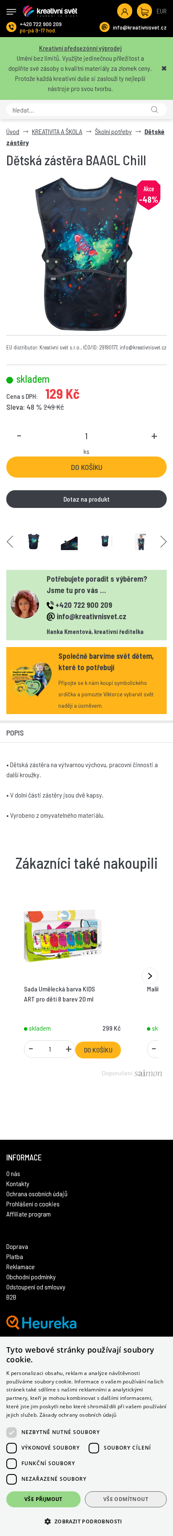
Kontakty (17, 1183)
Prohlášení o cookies (33, 1204)
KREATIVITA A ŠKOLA (57, 131)
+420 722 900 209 (41, 23)
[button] (86, 1521)
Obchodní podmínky (31, 1277)
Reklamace (20, 1266)
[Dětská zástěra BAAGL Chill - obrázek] (33, 541)
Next (163, 541)
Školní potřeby (113, 131)
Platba (14, 1256)
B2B (11, 1297)
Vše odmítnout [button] (125, 1499)
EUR (162, 11)
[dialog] (86, 1436)
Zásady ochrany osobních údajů (78, 1414)
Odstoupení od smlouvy (36, 1287)
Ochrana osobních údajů (37, 1194)
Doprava (17, 1246)
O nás (13, 1173)
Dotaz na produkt (86, 499)
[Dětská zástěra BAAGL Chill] (86, 254)
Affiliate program (28, 1214)
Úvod (12, 131)
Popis (15, 732)
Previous (10, 541)
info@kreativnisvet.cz (140, 27)
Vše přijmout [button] (43, 1499)
